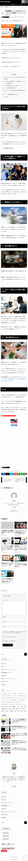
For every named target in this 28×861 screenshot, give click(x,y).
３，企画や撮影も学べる (10, 88)
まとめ (6, 96)
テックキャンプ (22, 700)
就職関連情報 (6, 836)
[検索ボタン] (23, 1)
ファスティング (18, 702)
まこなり (9, 693)
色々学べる (5, 681)
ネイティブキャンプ (10, 702)
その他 (4, 663)
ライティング (18, 704)
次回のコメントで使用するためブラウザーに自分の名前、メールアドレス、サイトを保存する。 (14, 632)
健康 (2, 706)
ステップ (23, 697)
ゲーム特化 (9, 697)
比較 (20, 708)
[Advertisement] (14, 449)
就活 (22, 706)
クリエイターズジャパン (21, 695)
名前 (4, 617)
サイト (4, 626)
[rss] (15, 786)
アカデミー (14, 693)
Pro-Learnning (5, 1)
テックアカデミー (14, 700)
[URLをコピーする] (25, 474)
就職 (25, 706)
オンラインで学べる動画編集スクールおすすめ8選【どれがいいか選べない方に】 (14, 379)
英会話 (4, 684)
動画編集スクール (6, 467)
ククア (14, 695)
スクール (18, 697)
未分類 (4, 675)
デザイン (3, 702)
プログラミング (4, 704)
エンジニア (4, 695)
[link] (13, 507)
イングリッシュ (21, 693)
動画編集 (13, 706)
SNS (5, 693)
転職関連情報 (6, 833)
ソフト (3, 700)
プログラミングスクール (8, 669)
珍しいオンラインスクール (9, 678)
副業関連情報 (6, 839)
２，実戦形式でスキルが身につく (12, 85)
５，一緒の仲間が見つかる (11, 94)
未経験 (13, 708)
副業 (10, 706)
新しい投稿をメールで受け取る (9, 641)
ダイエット (8, 700)
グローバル (4, 697)
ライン (24, 704)
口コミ (18, 706)
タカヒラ (14, 500)
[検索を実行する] (25, 654)
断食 (10, 708)
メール (4, 622)
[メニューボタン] (26, 1)
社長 (23, 708)
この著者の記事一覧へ (14, 510)
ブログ (4, 666)
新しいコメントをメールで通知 (9, 636)
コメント (5, 600)
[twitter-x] (15, 507)
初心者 (6, 706)
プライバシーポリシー (14, 856)
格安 (17, 708)
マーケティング (12, 704)
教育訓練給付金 (4, 708)
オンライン (9, 695)
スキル (14, 697)
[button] (3, 474)
